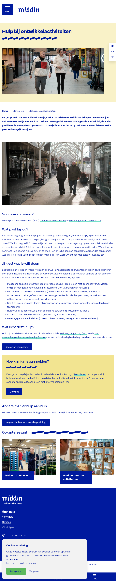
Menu (7, 11)
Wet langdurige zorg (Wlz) (73, 333)
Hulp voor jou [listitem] (17, 111)
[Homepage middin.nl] (28, 9)
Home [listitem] (5, 111)
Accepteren (16, 571)
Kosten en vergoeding (17, 346)
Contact (14, 391)
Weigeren (34, 571)
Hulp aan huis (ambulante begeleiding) (26, 422)
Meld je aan (80, 374)
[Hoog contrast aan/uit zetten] (112, 46)
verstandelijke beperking (53, 220)
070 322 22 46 (17, 535)
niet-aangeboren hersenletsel (85, 220)
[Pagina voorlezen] (112, 56)
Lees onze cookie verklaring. (21, 563)
